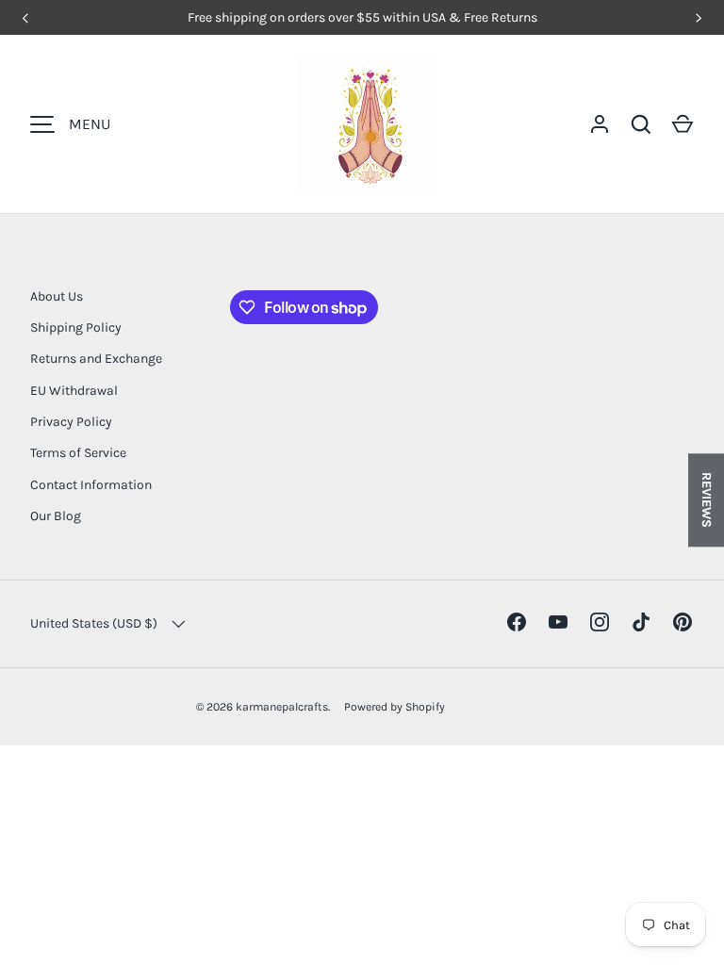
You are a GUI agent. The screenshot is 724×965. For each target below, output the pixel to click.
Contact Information (91, 485)
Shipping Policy (76, 327)
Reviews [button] (707, 500)
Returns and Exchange (96, 359)
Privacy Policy (71, 422)
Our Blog (55, 516)
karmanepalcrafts (282, 706)
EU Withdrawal (74, 391)
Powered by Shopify (394, 706)
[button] (682, 124)
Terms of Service (78, 453)
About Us (56, 296)
